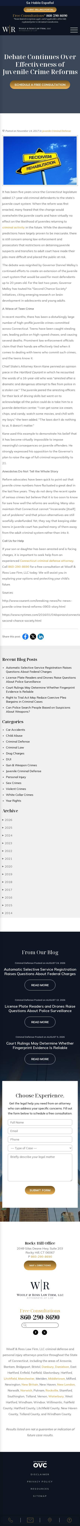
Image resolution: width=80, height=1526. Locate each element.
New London (66, 1384)
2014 (7, 913)
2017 (7, 890)
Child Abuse (14, 735)
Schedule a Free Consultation (40, 84)
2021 (7, 858)
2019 (7, 874)
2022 (7, 851)
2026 (7, 820)
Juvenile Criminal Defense (56, 130)
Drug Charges (15, 753)
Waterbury (56, 1396)
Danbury (48, 1367)
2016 (7, 897)
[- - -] (74, 30)
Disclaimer (40, 1474)
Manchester (26, 1378)
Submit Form (40, 1190)
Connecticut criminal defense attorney (46, 561)
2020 (7, 866)
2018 (7, 882)
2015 (7, 905)
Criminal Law (15, 747)
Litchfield (10, 1378)
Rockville (52, 1390)
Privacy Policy (40, 1481)
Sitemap (40, 1496)
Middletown (56, 1378)
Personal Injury (16, 777)
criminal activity (13, 227)
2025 (7, 827)
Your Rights (13, 800)
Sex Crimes (13, 783)
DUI (8, 759)
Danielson (62, 1367)
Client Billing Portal (40, 9)
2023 (7, 843)
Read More (40, 985)
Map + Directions (40, 1265)
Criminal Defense (18, 741)
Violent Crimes (16, 789)
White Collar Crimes (19, 795)
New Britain (30, 1384)
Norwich (26, 1390)
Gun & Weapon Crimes (21, 765)
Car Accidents (15, 729)
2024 (7, 835)
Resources (40, 1488)
